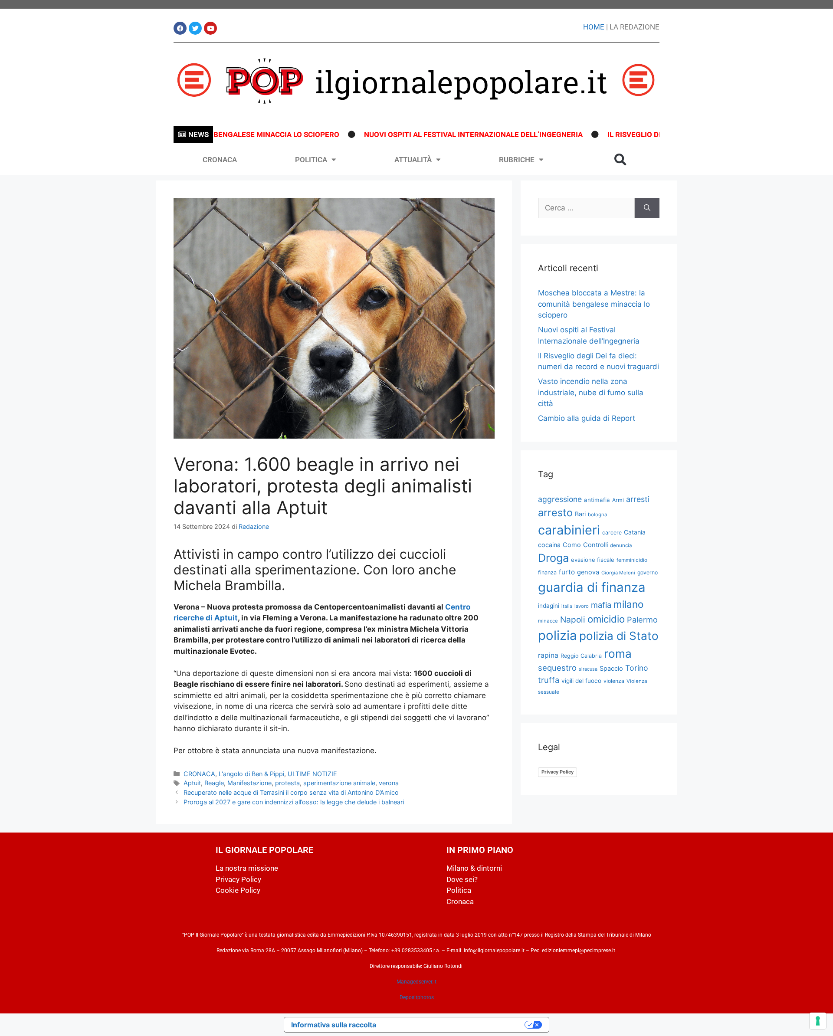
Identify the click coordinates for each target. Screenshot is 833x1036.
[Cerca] (647, 208)
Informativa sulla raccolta (333, 1024)
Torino (636, 667)
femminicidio (632, 560)
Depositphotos (417, 997)
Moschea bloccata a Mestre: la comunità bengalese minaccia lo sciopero (594, 304)
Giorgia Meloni (618, 573)
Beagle (214, 783)
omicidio (606, 619)
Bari (580, 514)
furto (567, 572)
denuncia (621, 545)
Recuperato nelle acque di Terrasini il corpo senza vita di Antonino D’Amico (291, 792)
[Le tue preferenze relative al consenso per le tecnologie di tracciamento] (818, 1021)
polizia (557, 635)
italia (566, 606)
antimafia (597, 499)
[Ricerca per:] (586, 208)
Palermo (642, 619)
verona (389, 783)
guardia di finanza (592, 587)
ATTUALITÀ (413, 159)
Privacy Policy (557, 772)
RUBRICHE (517, 159)
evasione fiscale (592, 559)
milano (628, 604)
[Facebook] (180, 28)
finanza (547, 572)
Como (572, 545)
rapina (548, 655)
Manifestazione (249, 783)
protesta (287, 783)
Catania (635, 532)
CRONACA (220, 159)
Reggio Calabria (581, 655)
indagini (548, 605)
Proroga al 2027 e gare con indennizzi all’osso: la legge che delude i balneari (294, 802)
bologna (597, 514)
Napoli (572, 619)
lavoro (581, 606)
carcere (612, 532)
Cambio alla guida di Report (586, 418)
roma (618, 653)
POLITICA (311, 159)
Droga (553, 557)
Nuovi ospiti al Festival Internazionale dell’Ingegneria (447, 134)
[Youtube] (210, 28)
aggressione (560, 499)
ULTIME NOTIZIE (312, 773)
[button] (620, 159)
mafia (601, 605)
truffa (548, 680)
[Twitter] (195, 28)
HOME (593, 27)
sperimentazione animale (339, 783)
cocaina (549, 544)
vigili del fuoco (581, 680)
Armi (618, 500)
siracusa (588, 669)
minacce (548, 621)
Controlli (595, 545)
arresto (555, 512)
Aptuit (192, 783)
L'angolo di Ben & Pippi (251, 773)
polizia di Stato (619, 636)
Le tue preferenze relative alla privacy (454, 1024)
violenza (613, 681)
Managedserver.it (416, 982)
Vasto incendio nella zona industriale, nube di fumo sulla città (590, 392)
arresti (637, 499)
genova (588, 572)
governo (647, 572)
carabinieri (569, 530)
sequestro (557, 667)
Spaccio (611, 668)
